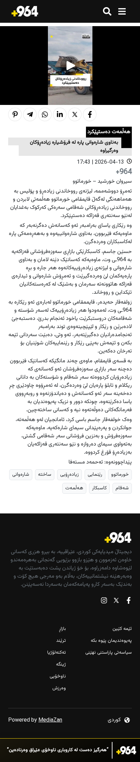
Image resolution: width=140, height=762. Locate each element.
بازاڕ (62, 629)
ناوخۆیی (58, 676)
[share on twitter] (75, 114)
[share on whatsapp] (45, 114)
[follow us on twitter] (116, 602)
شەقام (122, 488)
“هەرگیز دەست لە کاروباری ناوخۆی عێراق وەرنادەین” (57, 750)
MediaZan (50, 720)
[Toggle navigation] (122, 11)
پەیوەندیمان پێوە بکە (111, 641)
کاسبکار (99, 488)
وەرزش (59, 688)
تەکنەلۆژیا (56, 652)
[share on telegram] (30, 114)
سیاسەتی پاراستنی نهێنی (108, 652)
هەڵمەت (74, 488)
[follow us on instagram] (104, 602)
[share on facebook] (90, 114)
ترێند (61, 641)
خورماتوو (120, 474)
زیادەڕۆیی (69, 474)
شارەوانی (20, 474)
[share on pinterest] (15, 114)
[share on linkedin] (60, 114)
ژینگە (61, 664)
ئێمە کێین (122, 629)
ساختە (44, 474)
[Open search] (107, 11)
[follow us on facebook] (128, 602)
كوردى (114, 720)
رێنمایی (95, 474)
